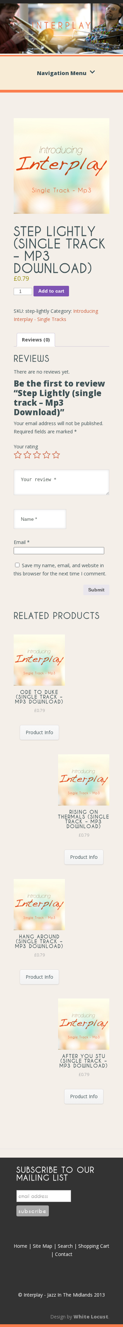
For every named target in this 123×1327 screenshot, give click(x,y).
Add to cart (51, 291)
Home (20, 1246)
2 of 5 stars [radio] (27, 455)
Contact (63, 1254)
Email (22, 542)
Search (65, 1246)
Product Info (39, 732)
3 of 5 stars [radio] (37, 455)
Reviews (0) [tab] (36, 339)
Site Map (42, 1246)
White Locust (90, 1316)
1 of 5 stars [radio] (18, 455)
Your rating (26, 446)
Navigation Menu (61, 73)
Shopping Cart (93, 1246)
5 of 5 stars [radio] (56, 455)
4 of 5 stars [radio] (46, 455)
